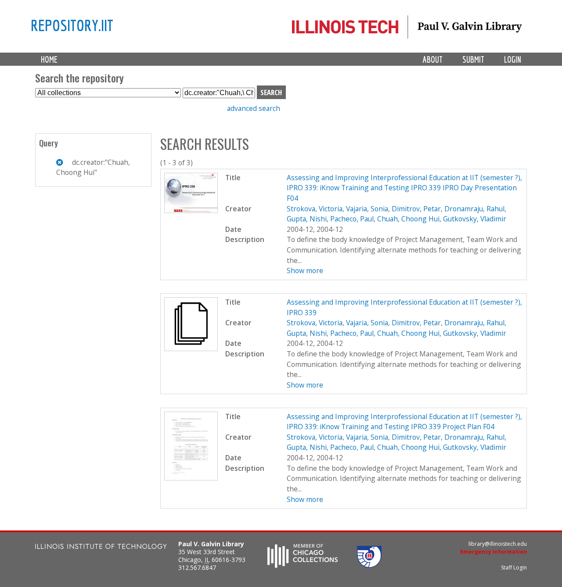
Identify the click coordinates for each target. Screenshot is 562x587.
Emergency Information (493, 551)
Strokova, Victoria (314, 208)
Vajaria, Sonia (367, 208)
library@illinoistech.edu (497, 544)
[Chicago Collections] (302, 565)
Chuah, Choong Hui (408, 219)
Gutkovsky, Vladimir (474, 219)
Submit (473, 59)
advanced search (253, 108)
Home (49, 59)
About (433, 59)
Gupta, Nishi (307, 219)
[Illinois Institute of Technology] (101, 547)
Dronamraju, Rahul (474, 208)
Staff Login (514, 567)
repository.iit (72, 25)
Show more (305, 270)
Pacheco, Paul (352, 219)
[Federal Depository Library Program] (369, 565)
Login (512, 59)
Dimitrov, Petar (416, 208)
